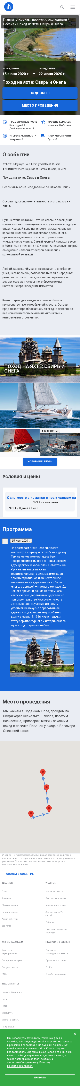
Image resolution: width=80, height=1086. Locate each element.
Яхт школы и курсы (56, 898)
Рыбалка (50, 922)
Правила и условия (56, 960)
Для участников (10, 967)
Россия (8, 24)
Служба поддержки (56, 974)
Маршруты (7, 1012)
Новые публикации (12, 992)
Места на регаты (54, 891)
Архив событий (10, 919)
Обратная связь (10, 905)
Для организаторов (12, 960)
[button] (40, 463)
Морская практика (56, 905)
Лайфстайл (8, 1026)
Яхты (4, 1006)
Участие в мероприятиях (9, 952)
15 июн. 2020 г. (21, 540)
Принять (40, 1077)
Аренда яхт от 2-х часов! (54, 914)
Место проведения (40, 105)
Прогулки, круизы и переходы (56, 931)
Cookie (49, 967)
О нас (5, 891)
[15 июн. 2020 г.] (5, 541)
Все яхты (6, 926)
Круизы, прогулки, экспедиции (42, 19)
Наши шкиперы (10, 912)
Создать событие (20, 873)
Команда (6, 898)
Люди (5, 999)
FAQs (4, 974)
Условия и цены (39, 461)
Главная (9, 19)
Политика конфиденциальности (57, 952)
